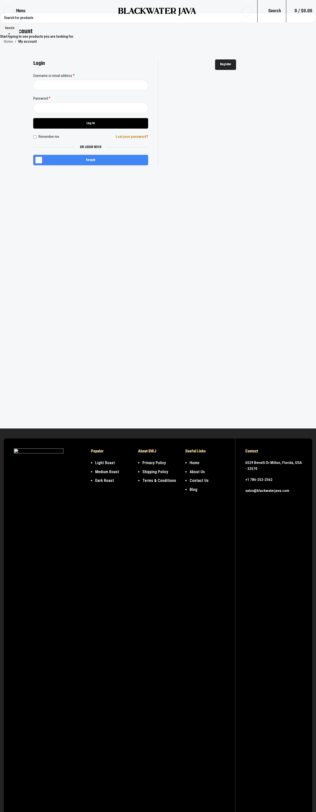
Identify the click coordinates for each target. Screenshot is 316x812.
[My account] (247, 11)
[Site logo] (158, 11)
